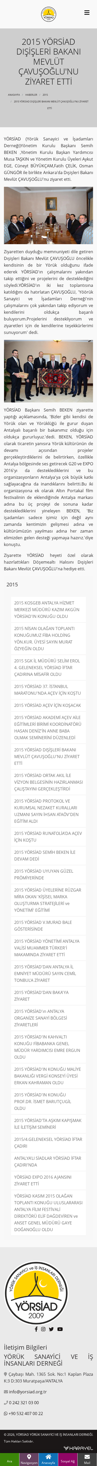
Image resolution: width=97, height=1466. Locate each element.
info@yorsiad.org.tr (28, 1392)
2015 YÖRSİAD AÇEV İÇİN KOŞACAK (47, 705)
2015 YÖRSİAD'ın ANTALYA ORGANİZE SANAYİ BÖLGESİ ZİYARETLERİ (40, 1018)
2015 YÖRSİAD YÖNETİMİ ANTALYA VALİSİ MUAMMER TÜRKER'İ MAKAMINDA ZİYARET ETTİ (46, 948)
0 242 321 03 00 (24, 1402)
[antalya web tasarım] (78, 1448)
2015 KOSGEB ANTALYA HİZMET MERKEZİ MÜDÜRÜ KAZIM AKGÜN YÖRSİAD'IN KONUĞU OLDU (46, 609)
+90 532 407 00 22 (26, 1413)
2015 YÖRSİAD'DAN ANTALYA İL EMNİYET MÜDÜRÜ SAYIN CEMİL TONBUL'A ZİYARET (45, 973)
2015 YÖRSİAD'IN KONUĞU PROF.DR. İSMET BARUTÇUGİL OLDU (42, 1101)
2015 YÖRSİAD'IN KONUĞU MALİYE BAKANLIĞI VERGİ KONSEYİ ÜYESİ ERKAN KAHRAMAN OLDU (47, 1076)
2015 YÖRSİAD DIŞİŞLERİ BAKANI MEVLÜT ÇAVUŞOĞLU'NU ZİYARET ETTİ (47, 756)
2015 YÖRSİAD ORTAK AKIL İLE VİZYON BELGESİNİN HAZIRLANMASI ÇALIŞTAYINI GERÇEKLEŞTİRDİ (48, 782)
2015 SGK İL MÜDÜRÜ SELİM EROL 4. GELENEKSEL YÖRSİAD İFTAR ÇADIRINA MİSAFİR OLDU (47, 667)
